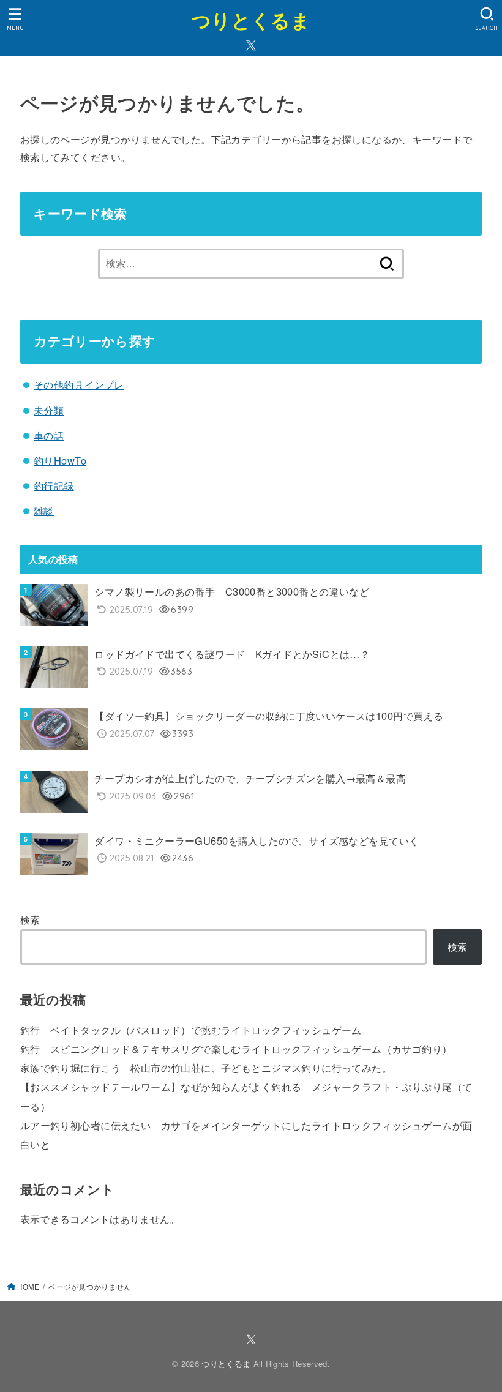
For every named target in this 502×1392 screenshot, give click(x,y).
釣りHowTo (60, 460)
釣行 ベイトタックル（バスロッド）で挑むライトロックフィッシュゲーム (191, 1029)
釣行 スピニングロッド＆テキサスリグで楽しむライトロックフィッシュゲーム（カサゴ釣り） (236, 1048)
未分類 (49, 410)
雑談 (44, 510)
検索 (30, 919)
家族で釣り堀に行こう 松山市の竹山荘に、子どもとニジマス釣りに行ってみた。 (206, 1067)
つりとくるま (251, 20)
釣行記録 (54, 485)
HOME (28, 1287)
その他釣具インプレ (79, 384)
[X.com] (251, 45)
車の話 (49, 435)
